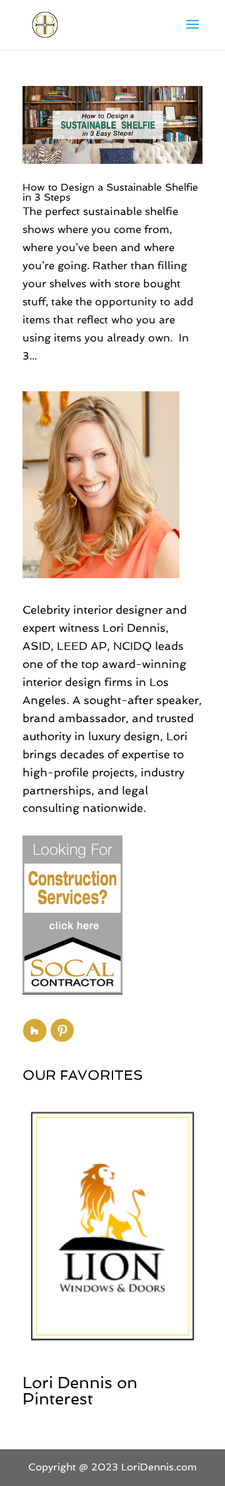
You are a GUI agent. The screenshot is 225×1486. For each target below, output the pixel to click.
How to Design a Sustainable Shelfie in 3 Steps (110, 192)
